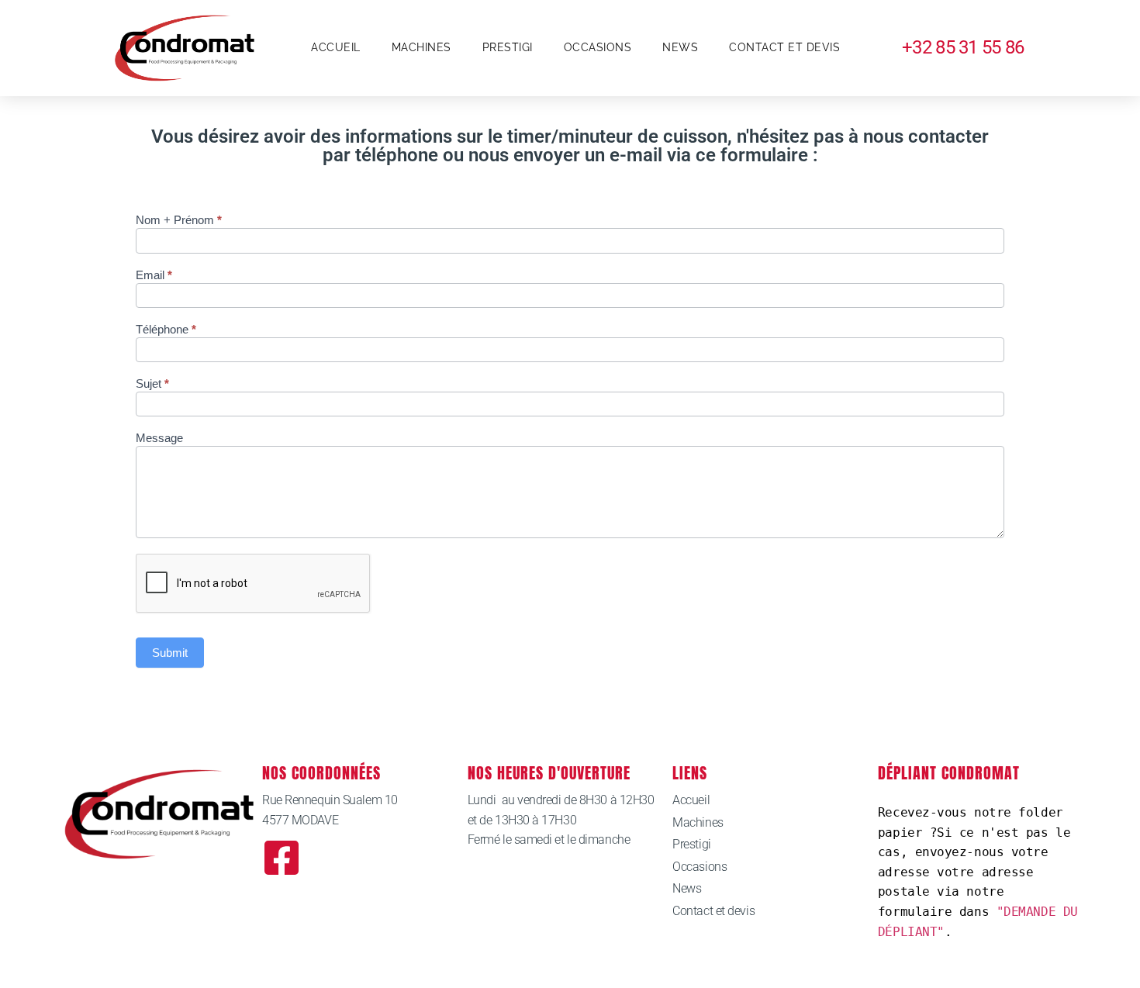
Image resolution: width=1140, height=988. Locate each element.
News (680, 47)
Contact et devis (784, 47)
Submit (170, 652)
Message (159, 438)
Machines (421, 47)
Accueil (336, 47)
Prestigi (507, 47)
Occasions (598, 47)
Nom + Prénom (179, 220)
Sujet (152, 384)
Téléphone (166, 329)
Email (154, 275)
